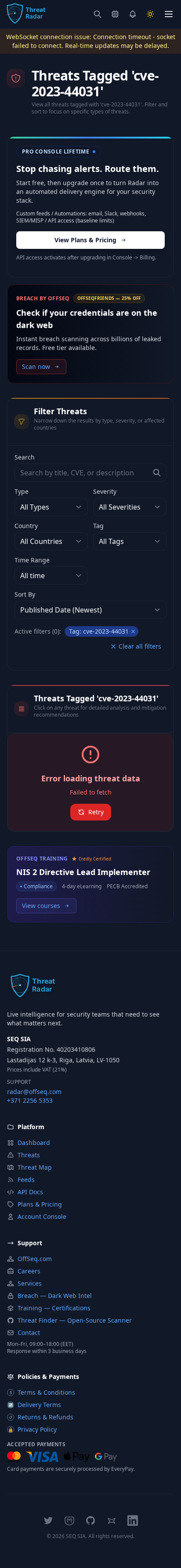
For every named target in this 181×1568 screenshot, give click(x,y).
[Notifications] (133, 14)
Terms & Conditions (43, 1392)
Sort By (24, 594)
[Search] (156, 472)
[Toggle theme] (150, 14)
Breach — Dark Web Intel (55, 1295)
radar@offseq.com (34, 1091)
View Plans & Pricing (85, 240)
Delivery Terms (34, 1404)
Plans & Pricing (40, 1204)
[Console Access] (115, 14)
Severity (104, 491)
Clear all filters (140, 646)
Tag (98, 525)
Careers (29, 1271)
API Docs (30, 1192)
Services (30, 1283)
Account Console (42, 1216)
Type (21, 491)
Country (26, 525)
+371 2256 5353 (30, 1100)
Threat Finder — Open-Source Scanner (75, 1320)
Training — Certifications (54, 1308)
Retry (96, 812)
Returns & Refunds (41, 1417)
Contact (29, 1332)
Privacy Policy (32, 1429)
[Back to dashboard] (26, 14)
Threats (29, 1155)
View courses (41, 905)
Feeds (26, 1179)
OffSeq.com (35, 1258)
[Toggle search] (97, 14)
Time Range (32, 560)
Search (24, 457)
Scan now (36, 366)
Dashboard (34, 1142)
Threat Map (35, 1167)
